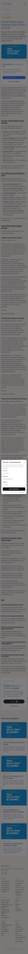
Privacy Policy (21, 492)
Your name (5, 470)
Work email (5, 476)
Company (5, 482)
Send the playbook (14, 489)
